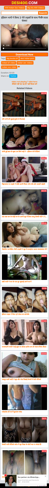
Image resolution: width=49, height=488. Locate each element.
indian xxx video (9, 67)
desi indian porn (27, 58)
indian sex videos (25, 63)
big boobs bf (12, 58)
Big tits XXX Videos (35, 8)
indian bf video (8, 63)
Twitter (13, 76)
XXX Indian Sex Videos (14, 8)
